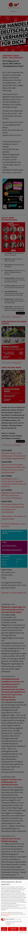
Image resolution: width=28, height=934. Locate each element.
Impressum (6, 915)
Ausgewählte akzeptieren (13, 929)
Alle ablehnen (4, 929)
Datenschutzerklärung (6, 914)
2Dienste (8, 924)
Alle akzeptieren (23, 929)
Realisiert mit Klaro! (22, 932)
